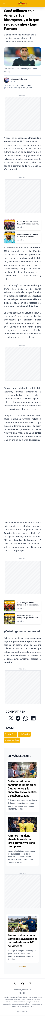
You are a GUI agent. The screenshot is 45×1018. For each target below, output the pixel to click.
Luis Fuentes (24, 734)
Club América (10, 734)
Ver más (22, 967)
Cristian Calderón (12, 740)
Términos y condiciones (22, 990)
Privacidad (23, 993)
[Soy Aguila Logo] (22, 3)
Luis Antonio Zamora (19, 79)
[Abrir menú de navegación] (4, 3)
